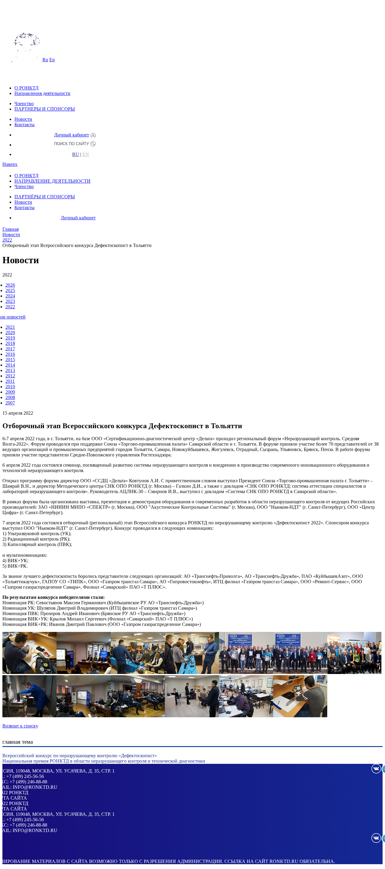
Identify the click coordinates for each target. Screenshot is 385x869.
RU (75, 154)
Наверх (9, 164)
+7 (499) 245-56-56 (25, 776)
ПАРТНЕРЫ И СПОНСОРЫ (44, 108)
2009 (10, 392)
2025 (10, 290)
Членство (24, 103)
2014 (10, 364)
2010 (10, 386)
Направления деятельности (42, 93)
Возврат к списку (20, 725)
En (52, 59)
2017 (10, 348)
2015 (10, 359)
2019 (10, 337)
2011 (10, 381)
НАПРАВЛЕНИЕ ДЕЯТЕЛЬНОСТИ (52, 181)
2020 (10, 332)
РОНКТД (18, 792)
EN (85, 154)
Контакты (24, 124)
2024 (10, 295)
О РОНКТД (26, 87)
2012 (10, 375)
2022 (10, 306)
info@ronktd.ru (35, 787)
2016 (10, 354)
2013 (10, 370)
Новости (23, 119)
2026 (10, 285)
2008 (10, 397)
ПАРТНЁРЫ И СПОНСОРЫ (44, 196)
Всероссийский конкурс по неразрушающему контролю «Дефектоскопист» (79, 755)
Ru (45, 59)
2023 (10, 301)
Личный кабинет (71, 134)
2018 (10, 343)
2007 (10, 402)
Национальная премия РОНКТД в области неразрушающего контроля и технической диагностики (103, 761)
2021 (10, 327)
